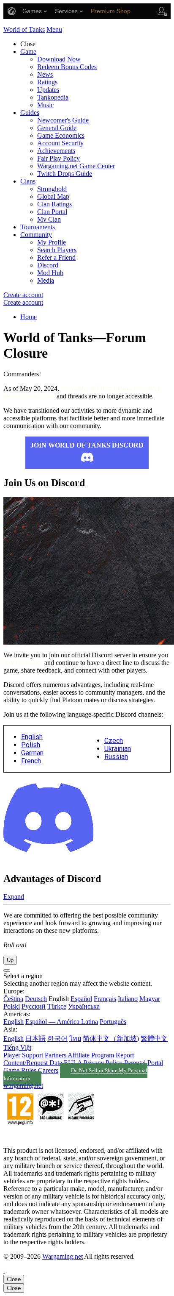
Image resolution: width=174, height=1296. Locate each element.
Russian (116, 757)
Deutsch (36, 998)
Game (28, 51)
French (31, 761)
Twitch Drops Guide (64, 173)
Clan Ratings (54, 204)
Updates (48, 89)
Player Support (23, 1055)
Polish (30, 745)
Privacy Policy (103, 1062)
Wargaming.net (62, 1256)
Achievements (56, 150)
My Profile (51, 242)
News (45, 74)
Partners (55, 1055)
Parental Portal (143, 1062)
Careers (48, 1070)
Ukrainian (117, 749)
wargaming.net (23, 1085)
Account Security (60, 143)
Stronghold (52, 188)
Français (105, 998)
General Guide (56, 127)
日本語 (35, 1038)
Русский (34, 1006)
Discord (47, 265)
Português (113, 1021)
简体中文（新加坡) (111, 1038)
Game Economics (60, 135)
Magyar (149, 998)
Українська (84, 1006)
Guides (29, 112)
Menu (54, 29)
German (32, 753)
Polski (11, 1006)
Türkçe (56, 1006)
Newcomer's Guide (63, 120)
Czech (113, 741)
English (32, 737)
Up (10, 960)
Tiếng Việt (17, 1047)
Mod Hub (50, 272)
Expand (13, 896)
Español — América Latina (61, 1021)
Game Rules (19, 1070)
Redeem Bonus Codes (67, 66)
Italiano (128, 998)
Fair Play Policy (58, 158)
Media (45, 280)
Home (28, 316)
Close (14, 1279)
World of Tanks (24, 29)
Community (36, 234)
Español (81, 998)
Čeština (13, 998)
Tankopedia (52, 97)
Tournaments (37, 227)
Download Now (59, 59)
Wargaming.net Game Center (76, 166)
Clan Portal (52, 211)
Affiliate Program (91, 1055)
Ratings (47, 82)
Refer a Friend (56, 257)
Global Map (53, 196)
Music (45, 104)
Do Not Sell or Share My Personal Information (75, 1075)
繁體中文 (154, 1038)
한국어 (57, 1038)
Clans (27, 181)
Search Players (56, 249)
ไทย (75, 1038)
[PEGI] (50, 1136)
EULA (73, 1062)
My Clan (49, 219)
